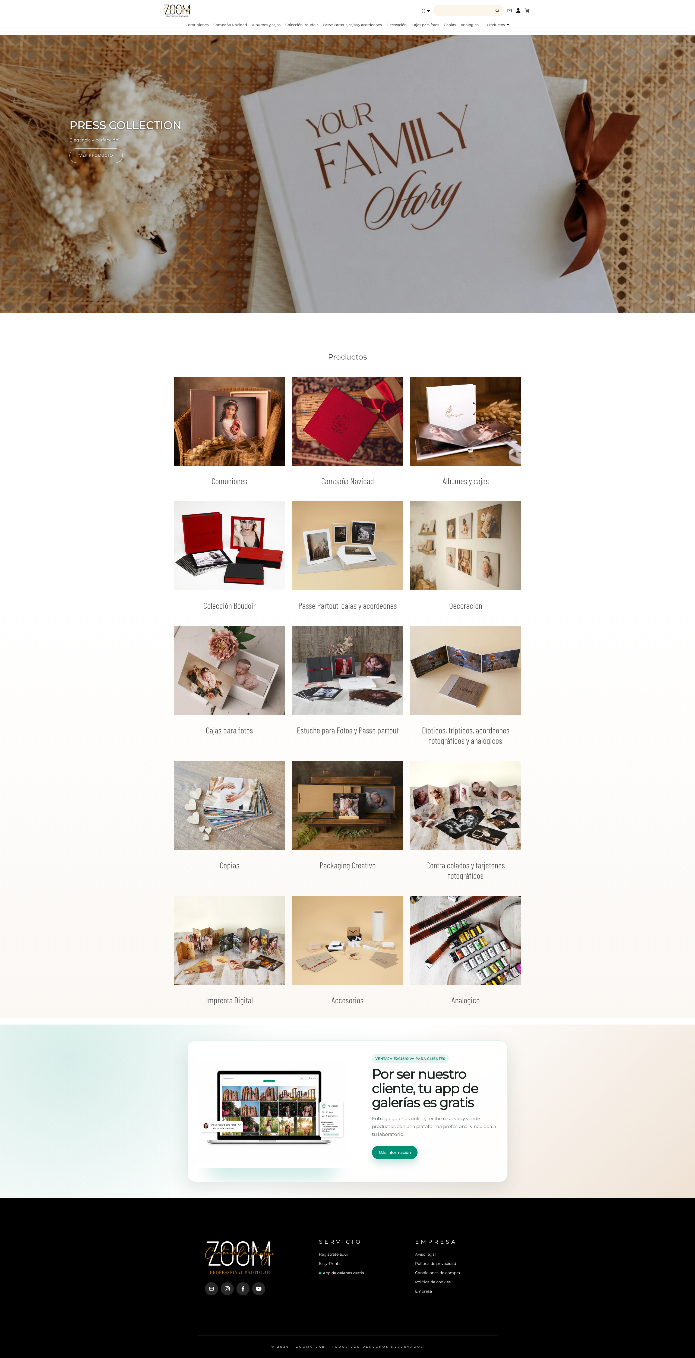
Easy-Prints (329, 1263)
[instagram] (227, 1288)
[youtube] (258, 1288)
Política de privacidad (435, 1263)
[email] (211, 1288)
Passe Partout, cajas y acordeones (352, 25)
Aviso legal (425, 1254)
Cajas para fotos (425, 25)
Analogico (470, 25)
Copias (450, 25)
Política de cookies (433, 1282)
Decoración (397, 25)
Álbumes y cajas (266, 25)
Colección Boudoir (301, 25)
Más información (395, 1152)
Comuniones (197, 25)
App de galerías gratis (343, 1273)
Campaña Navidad (230, 25)
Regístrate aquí (333, 1254)
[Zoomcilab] (206, 10)
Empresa (423, 1291)
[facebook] (242, 1288)
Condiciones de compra (437, 1272)
